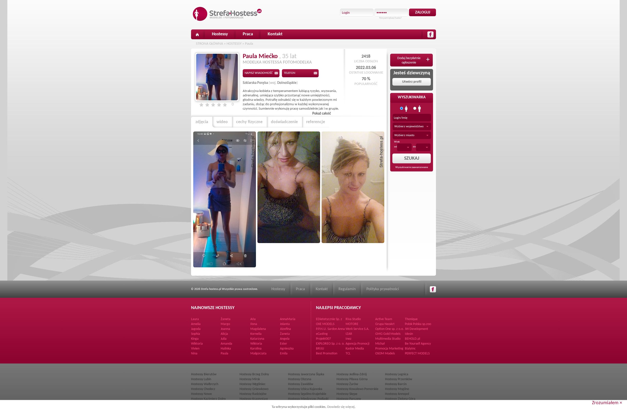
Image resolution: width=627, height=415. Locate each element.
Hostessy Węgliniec (252, 384)
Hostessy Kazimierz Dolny (208, 399)
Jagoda (196, 329)
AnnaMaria (287, 319)
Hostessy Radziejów (253, 394)
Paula (249, 44)
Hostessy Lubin (201, 379)
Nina (194, 353)
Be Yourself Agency (418, 344)
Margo (225, 324)
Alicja (224, 334)
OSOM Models (385, 353)
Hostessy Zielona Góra (400, 399)
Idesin (409, 334)
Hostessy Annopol (397, 394)
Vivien (195, 348)
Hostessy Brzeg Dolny (254, 374)
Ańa (253, 319)
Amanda (226, 344)
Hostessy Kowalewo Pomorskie (357, 389)
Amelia (196, 324)
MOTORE (352, 324)
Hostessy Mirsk (250, 379)
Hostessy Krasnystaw (254, 399)
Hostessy (220, 34)
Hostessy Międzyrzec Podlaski (308, 399)
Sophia (195, 334)
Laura (195, 319)
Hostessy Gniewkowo (254, 389)
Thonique (411, 319)
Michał (380, 344)
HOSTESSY (234, 44)
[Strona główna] (197, 34)
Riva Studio (353, 319)
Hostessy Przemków (398, 379)
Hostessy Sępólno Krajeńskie (307, 394)
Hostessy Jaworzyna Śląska (306, 374)
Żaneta (225, 319)
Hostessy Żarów (347, 384)
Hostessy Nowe (201, 394)
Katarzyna (257, 339)
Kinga (195, 339)
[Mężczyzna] (420, 109)
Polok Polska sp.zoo (418, 324)
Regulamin (347, 289)
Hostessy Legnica (396, 374)
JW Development (416, 329)
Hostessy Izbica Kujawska (305, 389)
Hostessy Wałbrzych (204, 384)
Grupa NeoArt (385, 324)
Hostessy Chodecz (203, 389)
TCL (348, 353)
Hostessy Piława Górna (352, 379)
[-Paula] (224, 199)
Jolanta (285, 324)
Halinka (226, 348)
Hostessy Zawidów (300, 384)
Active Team (383, 319)
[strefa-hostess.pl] (227, 14)
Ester (283, 344)
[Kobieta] (406, 109)
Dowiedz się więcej (341, 407)
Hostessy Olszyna (299, 379)
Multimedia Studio (387, 339)
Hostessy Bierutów (204, 374)
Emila (284, 353)
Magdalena (258, 329)
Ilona (253, 324)
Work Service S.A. (357, 329)
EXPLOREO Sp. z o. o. (330, 344)
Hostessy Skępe (347, 394)
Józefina (285, 329)
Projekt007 (323, 339)
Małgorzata (258, 353)
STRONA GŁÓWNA (209, 44)
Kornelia (256, 334)
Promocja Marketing (389, 348)
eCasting (322, 334)
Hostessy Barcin (396, 384)
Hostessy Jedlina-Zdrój (352, 374)
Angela (284, 339)
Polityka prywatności (382, 289)
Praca (248, 34)
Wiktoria (197, 344)
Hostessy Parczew (349, 399)
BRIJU (320, 348)
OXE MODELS (325, 324)
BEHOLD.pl (412, 339)
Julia (224, 339)
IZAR (349, 334)
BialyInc (410, 348)
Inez (348, 339)
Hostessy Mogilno (397, 389)
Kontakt (275, 34)
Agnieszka (287, 348)
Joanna (225, 329)
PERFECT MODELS (417, 353)
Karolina (256, 348)
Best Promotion (326, 353)
